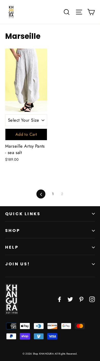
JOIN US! (17, 264)
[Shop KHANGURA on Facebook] (59, 298)
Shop (12, 230)
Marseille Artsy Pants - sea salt (25, 149)
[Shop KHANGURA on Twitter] (70, 298)
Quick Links (23, 214)
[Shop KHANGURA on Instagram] (92, 298)
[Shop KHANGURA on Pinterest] (81, 298)
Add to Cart (26, 134)
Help (11, 247)
